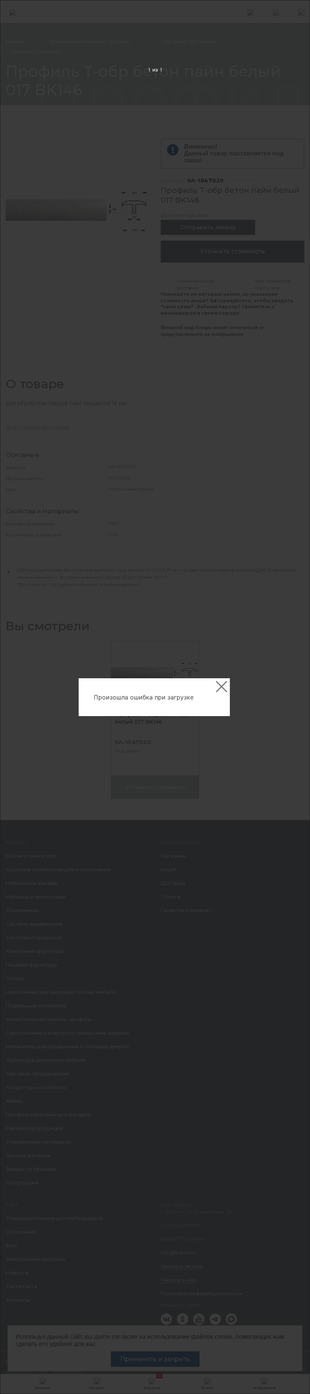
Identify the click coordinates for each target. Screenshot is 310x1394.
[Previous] (18, 697)
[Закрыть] (221, 686)
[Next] (292, 697)
